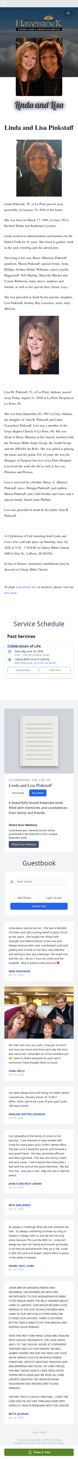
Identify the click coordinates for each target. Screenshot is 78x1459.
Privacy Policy (29, 1442)
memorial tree (27, 587)
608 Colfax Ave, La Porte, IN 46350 (35, 663)
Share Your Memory (24, 844)
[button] (39, 1013)
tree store (10, 592)
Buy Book (37, 793)
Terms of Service (48, 1442)
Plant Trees (55, 670)
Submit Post (39, 906)
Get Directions (23, 670)
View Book (18, 793)
